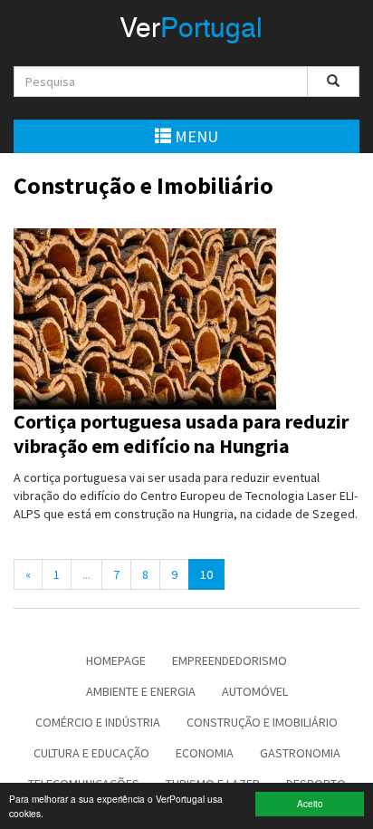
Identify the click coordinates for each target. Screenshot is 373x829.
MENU (194, 136)
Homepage (116, 660)
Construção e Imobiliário (262, 722)
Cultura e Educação (91, 753)
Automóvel (255, 691)
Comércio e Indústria (97, 722)
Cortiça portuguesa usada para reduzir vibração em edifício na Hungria (181, 434)
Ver (191, 29)
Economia (205, 753)
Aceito (310, 803)
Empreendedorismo (229, 660)
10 (206, 574)
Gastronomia (300, 753)
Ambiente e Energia (141, 691)
